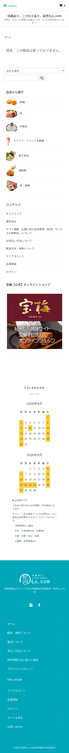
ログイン (11, 271)
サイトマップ (14, 213)
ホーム (8, 37)
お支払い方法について (19, 240)
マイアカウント (15, 256)
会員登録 (11, 263)
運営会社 (11, 221)
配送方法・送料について (20, 248)
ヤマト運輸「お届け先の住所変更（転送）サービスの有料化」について (34, 231)
